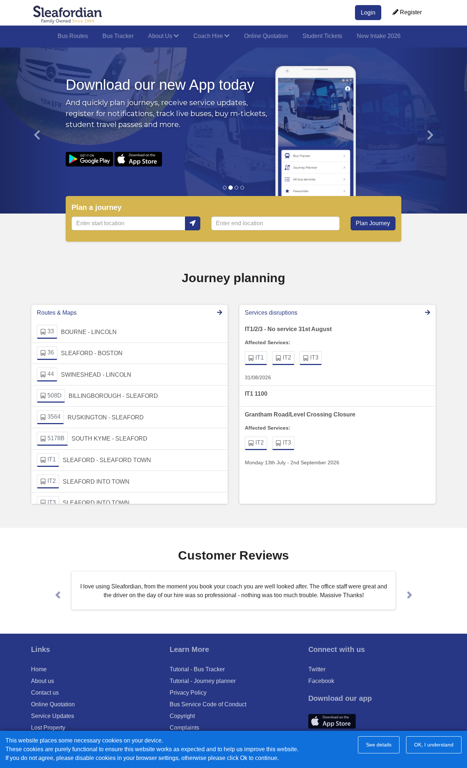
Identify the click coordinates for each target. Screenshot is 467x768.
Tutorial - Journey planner (203, 681)
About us (42, 681)
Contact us (45, 693)
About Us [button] (161, 36)
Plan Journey (373, 223)
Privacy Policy (188, 693)
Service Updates (52, 716)
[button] (35, 130)
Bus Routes (73, 36)
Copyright (182, 716)
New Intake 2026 (379, 36)
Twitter (316, 669)
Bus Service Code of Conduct (208, 704)
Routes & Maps (57, 313)
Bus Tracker (118, 36)
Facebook (321, 681)
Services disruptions (271, 313)
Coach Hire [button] (208, 36)
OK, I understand (434, 745)
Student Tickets (322, 36)
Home (39, 669)
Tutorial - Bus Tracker (197, 669)
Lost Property (48, 728)
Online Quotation (266, 36)
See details (378, 745)
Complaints (184, 728)
